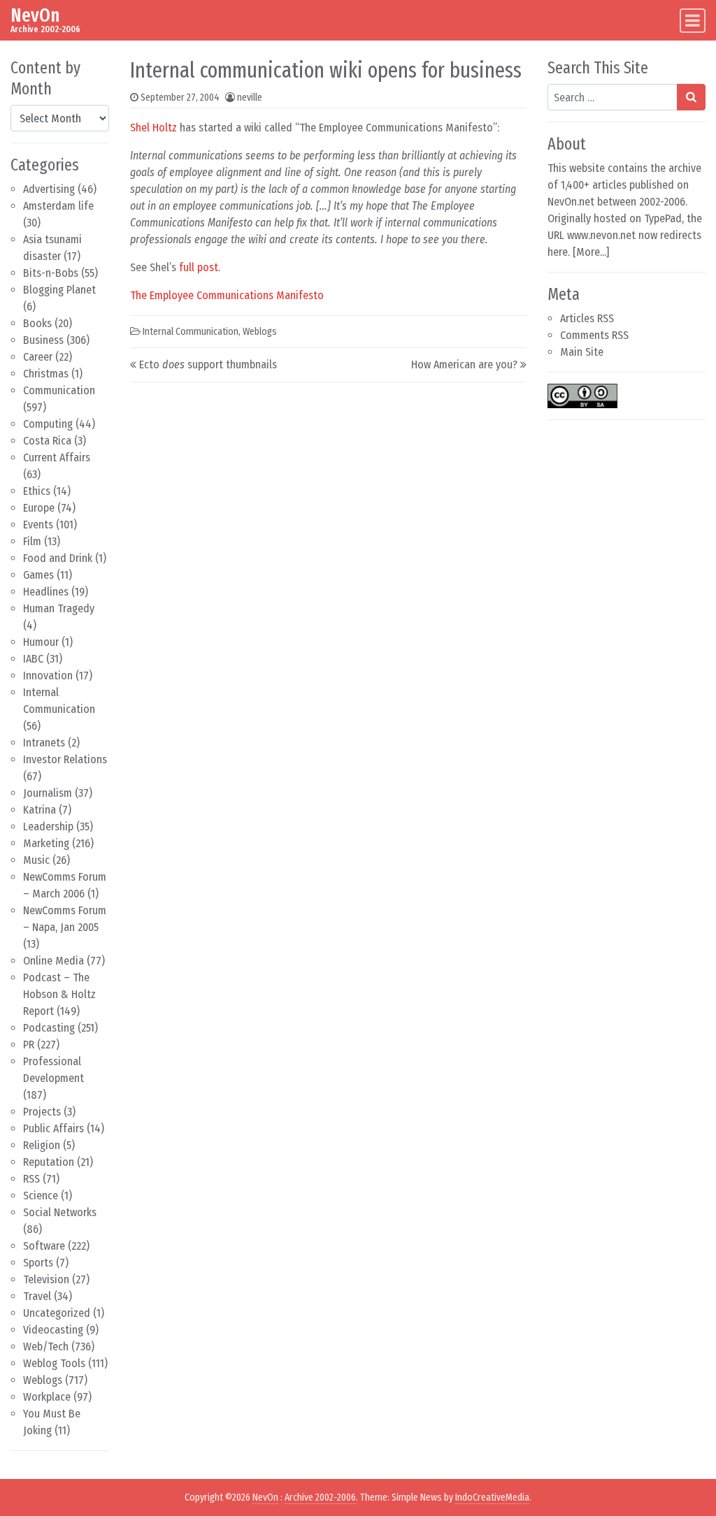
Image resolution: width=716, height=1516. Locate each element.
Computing (48, 424)
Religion (41, 1145)
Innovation (48, 675)
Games (38, 575)
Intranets (44, 742)
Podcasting (49, 1027)
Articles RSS (587, 318)
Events (38, 524)
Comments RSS (594, 335)
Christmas (46, 373)
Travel (37, 1296)
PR (28, 1044)
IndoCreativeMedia (492, 1497)
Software (44, 1245)
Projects (42, 1111)
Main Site (581, 352)
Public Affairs (53, 1128)
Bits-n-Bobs (50, 273)
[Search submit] (691, 97)
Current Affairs (56, 457)
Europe (39, 507)
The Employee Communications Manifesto (227, 295)
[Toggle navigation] (693, 20)
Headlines (46, 591)
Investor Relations (65, 759)
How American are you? (464, 364)
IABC (33, 658)
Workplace (47, 1396)
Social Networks (59, 1212)
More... (591, 252)
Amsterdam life (58, 205)
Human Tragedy (58, 608)
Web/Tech (46, 1346)
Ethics (36, 491)
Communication (59, 390)
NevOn (34, 15)
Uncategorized (56, 1313)
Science (40, 1195)
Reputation (48, 1162)
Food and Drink (57, 558)
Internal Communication (190, 332)
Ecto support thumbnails (208, 364)
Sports (38, 1262)
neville (249, 97)
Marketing (46, 843)
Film (32, 541)
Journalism (47, 793)
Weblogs (42, 1380)
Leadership (48, 826)
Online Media (53, 960)
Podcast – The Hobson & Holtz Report (59, 994)
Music (36, 860)
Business (43, 340)
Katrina (39, 809)
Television (46, 1279)
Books (37, 323)
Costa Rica (47, 440)
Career (37, 356)
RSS (31, 1178)
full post (198, 267)
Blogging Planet (59, 289)
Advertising (49, 189)
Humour (41, 642)
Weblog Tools (54, 1363)
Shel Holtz (153, 127)
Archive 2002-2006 (320, 1497)
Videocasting (53, 1329)
